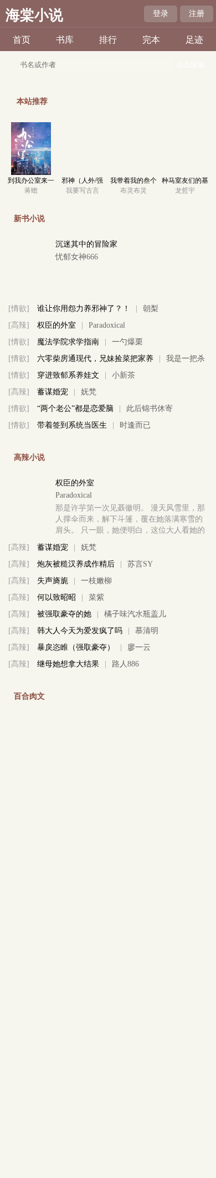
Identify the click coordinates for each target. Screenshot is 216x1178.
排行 (108, 39)
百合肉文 (29, 696)
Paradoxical (107, 325)
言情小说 (29, 935)
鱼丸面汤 (121, 886)
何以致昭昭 (56, 597)
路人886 (125, 664)
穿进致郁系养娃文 (68, 375)
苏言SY (140, 564)
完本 (151, 39)
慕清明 (146, 630)
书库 (65, 39)
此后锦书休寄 (149, 408)
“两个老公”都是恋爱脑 (75, 408)
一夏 (45, 819)
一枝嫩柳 (96, 581)
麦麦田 (100, 836)
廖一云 (139, 647)
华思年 (67, 734)
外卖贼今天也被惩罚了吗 (79, 853)
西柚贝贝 (150, 853)
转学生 (48, 786)
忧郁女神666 (76, 257)
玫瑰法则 (70, 722)
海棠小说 (34, 15)
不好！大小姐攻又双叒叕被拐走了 (95, 903)
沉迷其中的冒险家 (86, 244)
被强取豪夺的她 (64, 614)
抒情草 (77, 819)
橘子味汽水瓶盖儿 (135, 614)
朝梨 (150, 308)
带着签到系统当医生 (72, 425)
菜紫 (96, 597)
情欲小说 (29, 974)
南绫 (166, 1164)
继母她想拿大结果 (68, 664)
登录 (160, 13)
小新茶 (123, 375)
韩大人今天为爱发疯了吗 (79, 630)
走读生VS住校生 (65, 886)
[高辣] (18, 325)
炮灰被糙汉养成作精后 (76, 564)
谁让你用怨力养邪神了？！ (83, 308)
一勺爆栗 (127, 342)
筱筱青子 (150, 869)
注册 (196, 13)
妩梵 (88, 392)
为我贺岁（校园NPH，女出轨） (91, 803)
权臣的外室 (56, 325)
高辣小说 (29, 457)
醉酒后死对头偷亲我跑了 (79, 869)
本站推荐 (32, 101)
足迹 (194, 39)
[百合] (18, 786)
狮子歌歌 (88, 786)
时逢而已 (135, 425)
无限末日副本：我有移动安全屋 (91, 1164)
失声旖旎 (52, 581)
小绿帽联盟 (56, 836)
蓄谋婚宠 (52, 392)
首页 (21, 39)
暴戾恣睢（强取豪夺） (76, 647)
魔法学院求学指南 (68, 342)
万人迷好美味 (181, 803)
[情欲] (18, 308)
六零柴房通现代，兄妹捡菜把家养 (95, 358)
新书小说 (29, 218)
